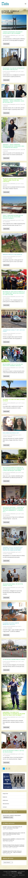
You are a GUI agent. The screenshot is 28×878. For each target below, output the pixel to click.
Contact (5, 807)
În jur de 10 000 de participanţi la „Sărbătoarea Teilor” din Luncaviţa (13, 180)
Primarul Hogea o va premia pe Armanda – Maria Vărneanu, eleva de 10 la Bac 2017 (13, 101)
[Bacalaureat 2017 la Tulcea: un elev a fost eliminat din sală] (14, 354)
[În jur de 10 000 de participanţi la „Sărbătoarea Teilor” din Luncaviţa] (14, 169)
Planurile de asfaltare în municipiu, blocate (11, 623)
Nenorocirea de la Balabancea (12, 254)
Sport (10, 853)
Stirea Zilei (23, 104)
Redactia (5, 797)
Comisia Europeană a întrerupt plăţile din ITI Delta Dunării (13, 32)
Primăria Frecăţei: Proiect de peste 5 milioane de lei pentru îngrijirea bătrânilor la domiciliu (13, 845)
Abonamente (6, 803)
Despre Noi (5, 793)
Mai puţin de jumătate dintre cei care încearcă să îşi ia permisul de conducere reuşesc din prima (13, 469)
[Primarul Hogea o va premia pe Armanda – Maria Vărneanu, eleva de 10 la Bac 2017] (14, 91)
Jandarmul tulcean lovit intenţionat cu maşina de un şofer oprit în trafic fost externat (14, 714)
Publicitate (5, 800)
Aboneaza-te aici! (8, 817)
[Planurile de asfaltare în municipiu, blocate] (14, 611)
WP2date (20, 873)
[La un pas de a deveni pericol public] (14, 648)
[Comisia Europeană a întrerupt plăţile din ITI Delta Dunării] (14, 22)
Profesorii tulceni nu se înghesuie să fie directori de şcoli (13, 68)
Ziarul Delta (14, 871)
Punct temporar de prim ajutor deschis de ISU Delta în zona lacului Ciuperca (13, 217)
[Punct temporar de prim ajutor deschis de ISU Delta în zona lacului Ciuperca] (14, 204)
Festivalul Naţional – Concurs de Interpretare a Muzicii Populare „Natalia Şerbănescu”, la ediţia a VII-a (13, 509)
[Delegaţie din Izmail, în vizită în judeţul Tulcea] (14, 573)
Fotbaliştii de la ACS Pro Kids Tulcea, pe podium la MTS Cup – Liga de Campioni (12, 851)
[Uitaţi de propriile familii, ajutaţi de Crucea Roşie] (14, 740)
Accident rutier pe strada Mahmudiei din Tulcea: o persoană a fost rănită (12, 827)
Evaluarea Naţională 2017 (11, 433)
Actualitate (5, 258)
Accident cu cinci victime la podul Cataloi (14, 400)
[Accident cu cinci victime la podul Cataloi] (14, 389)
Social (22, 183)
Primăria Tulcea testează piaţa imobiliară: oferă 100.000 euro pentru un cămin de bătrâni (13, 549)
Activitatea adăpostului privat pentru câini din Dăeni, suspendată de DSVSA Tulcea (14, 833)
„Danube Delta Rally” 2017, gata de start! (14, 330)
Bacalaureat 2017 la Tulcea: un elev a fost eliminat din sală (13, 364)
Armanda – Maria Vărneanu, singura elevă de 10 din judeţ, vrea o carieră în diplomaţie (13, 146)
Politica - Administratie (13, 847)
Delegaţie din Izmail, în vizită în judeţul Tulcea (13, 584)
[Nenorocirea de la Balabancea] (14, 242)
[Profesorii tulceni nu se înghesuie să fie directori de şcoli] (14, 57)
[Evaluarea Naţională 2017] (14, 423)
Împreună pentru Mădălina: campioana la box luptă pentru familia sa (14, 839)
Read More (6, 44)
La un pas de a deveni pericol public (14, 659)
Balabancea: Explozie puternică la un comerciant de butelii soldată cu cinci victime (14, 293)
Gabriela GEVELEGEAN (11, 35)
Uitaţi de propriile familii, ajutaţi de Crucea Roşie (13, 751)
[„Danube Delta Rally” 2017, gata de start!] (14, 318)
